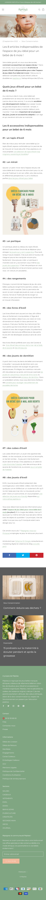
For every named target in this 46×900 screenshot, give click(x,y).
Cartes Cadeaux (9, 756)
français (22, 872)
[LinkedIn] (23, 705)
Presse (5, 729)
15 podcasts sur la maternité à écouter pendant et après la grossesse (20, 652)
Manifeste (6, 749)
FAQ (4, 722)
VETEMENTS (8, 798)
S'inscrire (11, 861)
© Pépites (23, 877)
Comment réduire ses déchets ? (22, 608)
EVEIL (5, 802)
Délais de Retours (9, 745)
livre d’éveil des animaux (15, 345)
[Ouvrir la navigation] (3, 9)
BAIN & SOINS (8, 809)
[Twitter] (8, 705)
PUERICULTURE (9, 813)
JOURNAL (7, 828)
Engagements (8, 753)
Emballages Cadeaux (11, 760)
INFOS (5, 824)
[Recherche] (39, 9)
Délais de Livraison (10, 742)
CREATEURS (8, 817)
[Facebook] (3, 705)
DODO (5, 806)
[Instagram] (13, 705)
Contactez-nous (9, 726)
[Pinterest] (18, 705)
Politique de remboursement (14, 779)
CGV (4, 764)
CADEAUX (7, 795)
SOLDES (6, 791)
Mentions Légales (9, 768)
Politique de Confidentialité (13, 771)
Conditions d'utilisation (12, 775)
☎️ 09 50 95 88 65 (9, 718)
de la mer (29, 345)
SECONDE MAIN (9, 821)
